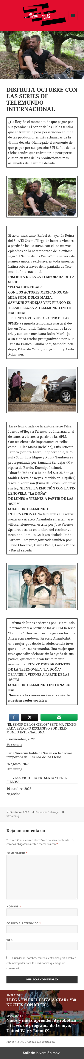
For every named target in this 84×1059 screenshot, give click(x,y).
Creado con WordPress (41, 1041)
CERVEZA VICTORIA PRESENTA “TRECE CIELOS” (36, 780)
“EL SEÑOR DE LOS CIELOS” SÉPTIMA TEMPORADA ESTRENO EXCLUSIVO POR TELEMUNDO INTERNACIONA (41, 728)
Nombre (13, 906)
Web (9, 940)
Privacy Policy (15, 1041)
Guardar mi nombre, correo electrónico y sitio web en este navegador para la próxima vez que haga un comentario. (41, 963)
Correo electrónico (23, 923)
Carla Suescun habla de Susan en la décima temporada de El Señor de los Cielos (39, 755)
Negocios (13, 794)
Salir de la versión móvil (42, 1053)
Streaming (14, 744)
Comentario (17, 853)
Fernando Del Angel (47, 812)
